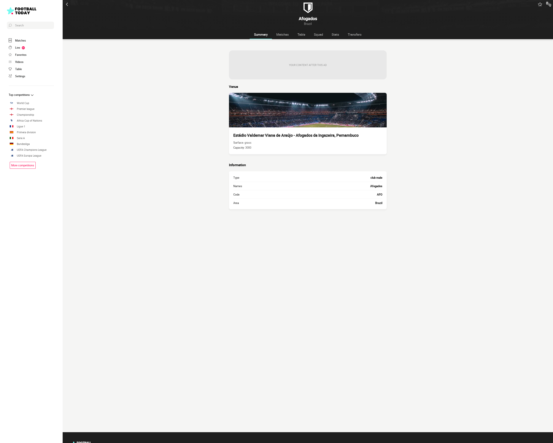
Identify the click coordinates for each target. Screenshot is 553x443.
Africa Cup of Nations (29, 120)
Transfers (355, 34)
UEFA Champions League (31, 150)
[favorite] (540, 4)
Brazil (378, 203)
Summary (261, 34)
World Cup (23, 103)
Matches (282, 34)
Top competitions (19, 95)
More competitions (22, 165)
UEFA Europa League (29, 155)
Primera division (26, 132)
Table (301, 34)
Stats (335, 34)
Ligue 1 (21, 126)
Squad (318, 34)
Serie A (21, 138)
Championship (25, 115)
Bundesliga (23, 144)
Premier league (25, 109)
